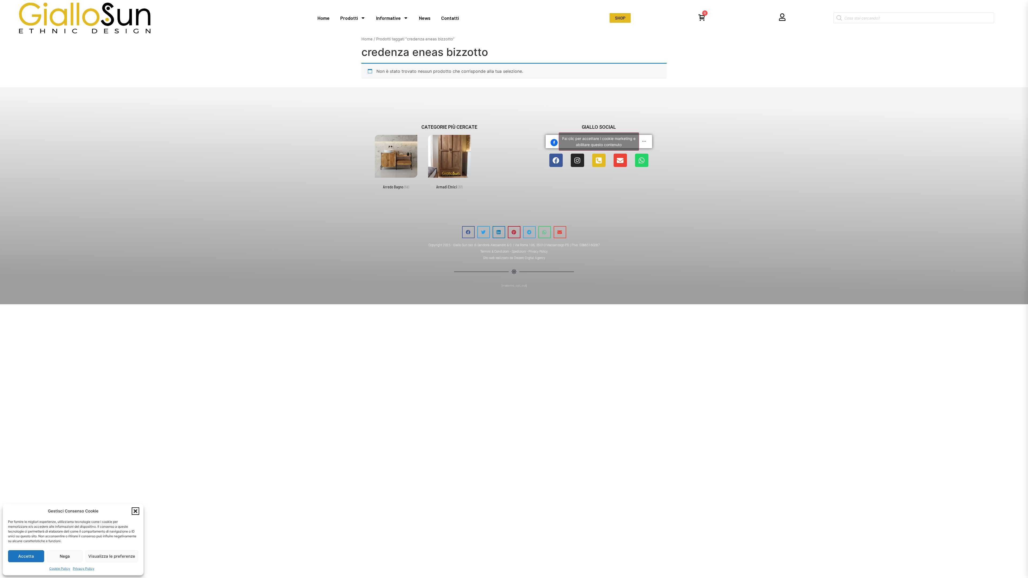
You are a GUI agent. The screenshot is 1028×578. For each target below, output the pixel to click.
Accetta (26, 556)
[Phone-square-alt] (599, 160)
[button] (135, 511)
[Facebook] (556, 160)
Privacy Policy (84, 568)
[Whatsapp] (641, 160)
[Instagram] (577, 160)
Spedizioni (519, 251)
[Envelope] (620, 160)
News (424, 18)
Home (324, 18)
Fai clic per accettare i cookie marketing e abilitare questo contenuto (599, 141)
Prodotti (349, 18)
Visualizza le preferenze (111, 556)
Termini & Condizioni (494, 251)
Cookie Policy (59, 568)
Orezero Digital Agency (529, 258)
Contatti (450, 18)
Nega (65, 556)
